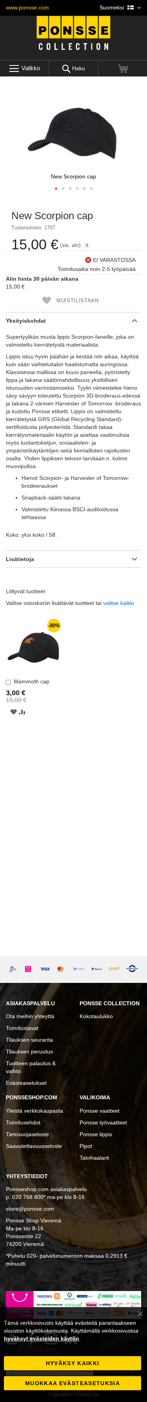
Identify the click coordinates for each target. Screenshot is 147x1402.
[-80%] (33, 671)
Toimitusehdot (23, 1122)
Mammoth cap (31, 681)
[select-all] (118, 603)
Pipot (86, 1146)
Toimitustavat (22, 1028)
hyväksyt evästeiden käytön (41, 1338)
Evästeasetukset (26, 1083)
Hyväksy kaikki (73, 1363)
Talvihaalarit (94, 1158)
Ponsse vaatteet (100, 1111)
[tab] (73, 320)
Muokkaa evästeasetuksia (72, 1383)
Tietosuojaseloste (27, 1134)
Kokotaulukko (96, 1016)
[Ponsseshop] (73, 33)
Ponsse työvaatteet (103, 1122)
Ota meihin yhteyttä (30, 1016)
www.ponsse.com (27, 7)
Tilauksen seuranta (29, 1040)
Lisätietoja (20, 559)
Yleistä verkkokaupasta (34, 1111)
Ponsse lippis (96, 1134)
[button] (120, 8)
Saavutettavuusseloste (34, 1146)
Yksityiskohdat (26, 321)
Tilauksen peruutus (29, 1051)
